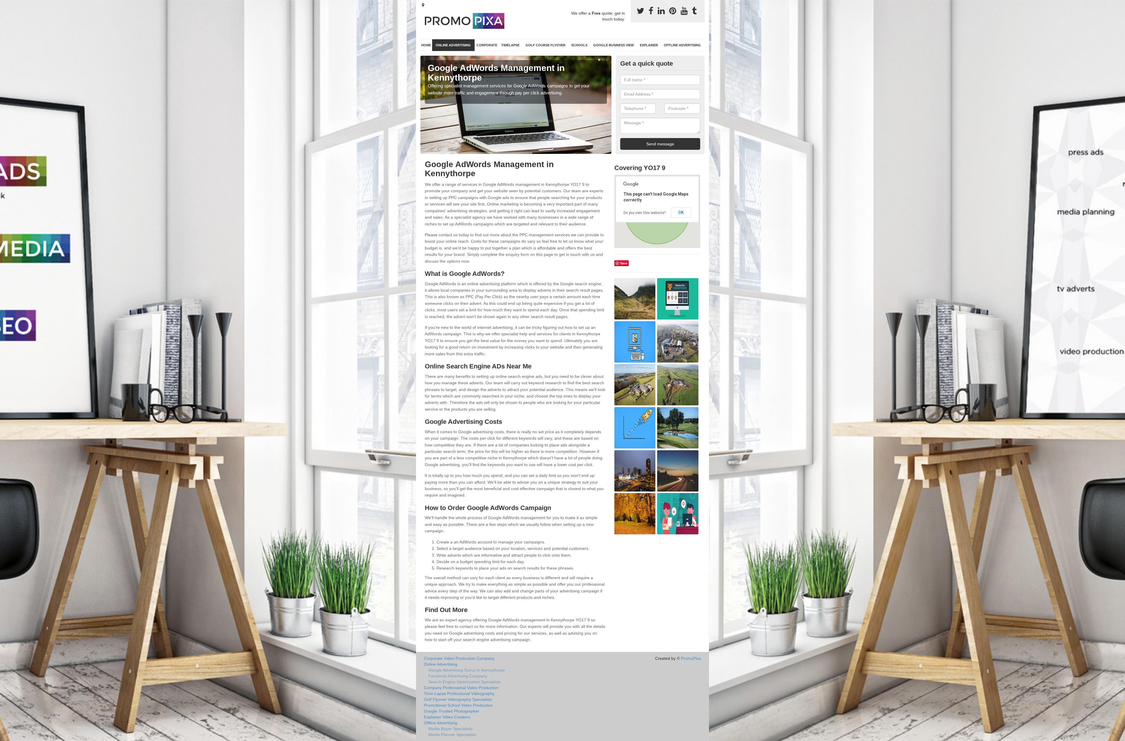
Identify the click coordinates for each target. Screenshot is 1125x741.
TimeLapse (510, 45)
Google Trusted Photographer (451, 711)
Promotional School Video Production (458, 705)
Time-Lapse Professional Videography (459, 693)
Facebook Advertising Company (457, 676)
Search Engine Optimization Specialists (464, 681)
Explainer (649, 45)
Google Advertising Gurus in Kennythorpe (466, 670)
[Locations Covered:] (423, 5)
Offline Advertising (682, 45)
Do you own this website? (644, 213)
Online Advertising (453, 45)
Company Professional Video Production (461, 687)
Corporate (487, 45)
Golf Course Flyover (545, 45)
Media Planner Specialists (452, 734)
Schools (579, 45)
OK (681, 212)
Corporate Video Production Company (459, 658)
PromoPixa (691, 658)
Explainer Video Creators (447, 717)
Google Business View (613, 45)
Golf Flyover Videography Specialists (458, 699)
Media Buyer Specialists (450, 728)
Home (426, 45)
